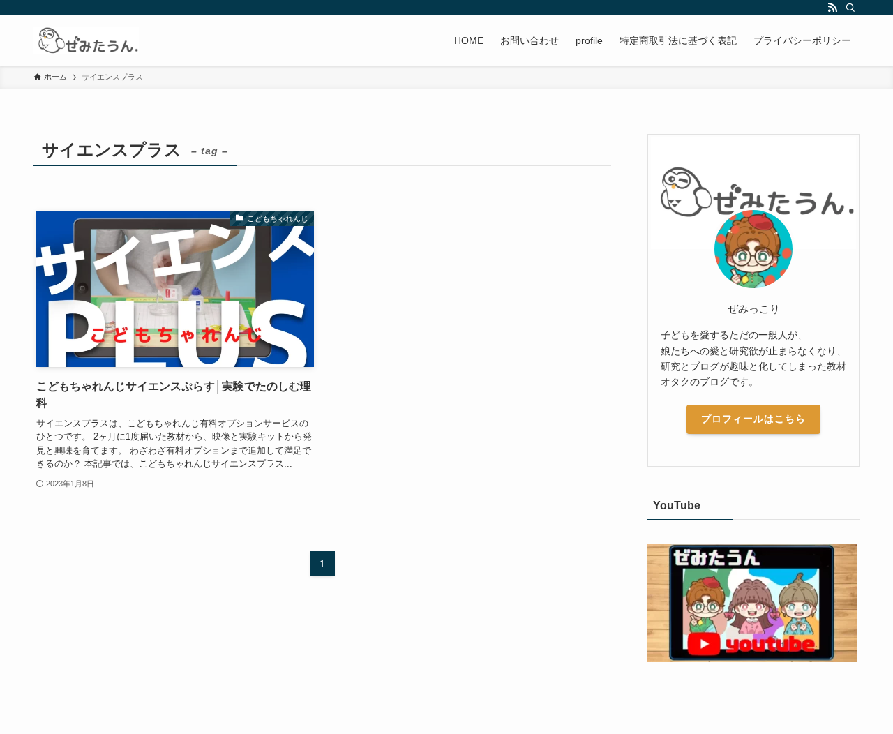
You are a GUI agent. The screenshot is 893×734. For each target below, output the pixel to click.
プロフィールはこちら (753, 418)
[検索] (850, 7)
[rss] (832, 7)
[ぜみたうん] (86, 40)
